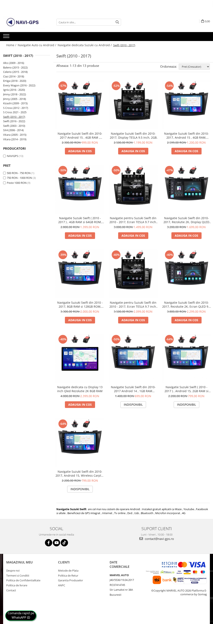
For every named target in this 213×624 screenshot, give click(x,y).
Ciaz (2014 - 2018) (13, 76)
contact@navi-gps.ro (159, 539)
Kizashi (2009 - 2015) (15, 103)
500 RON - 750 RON (19, 173)
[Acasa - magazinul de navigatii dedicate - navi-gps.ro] (24, 22)
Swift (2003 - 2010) (14, 126)
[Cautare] (117, 22)
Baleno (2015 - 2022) (15, 67)
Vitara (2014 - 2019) (14, 139)
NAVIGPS (12, 156)
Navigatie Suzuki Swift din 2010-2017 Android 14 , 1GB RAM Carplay (133, 389)
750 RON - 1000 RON (19, 178)
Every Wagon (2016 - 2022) (19, 85)
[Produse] (6, 37)
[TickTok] (64, 542)
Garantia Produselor (70, 580)
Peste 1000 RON (17, 183)
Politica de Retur (68, 575)
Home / (11, 45)
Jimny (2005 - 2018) (14, 99)
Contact (11, 590)
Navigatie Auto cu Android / (37, 45)
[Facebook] (48, 542)
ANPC (61, 585)
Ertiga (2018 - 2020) (14, 81)
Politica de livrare (16, 585)
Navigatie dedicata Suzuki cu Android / (85, 45)
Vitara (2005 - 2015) (14, 135)
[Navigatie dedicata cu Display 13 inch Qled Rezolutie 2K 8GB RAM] (79, 358)
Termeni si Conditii (17, 575)
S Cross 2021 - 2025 (14, 112)
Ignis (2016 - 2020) (14, 90)
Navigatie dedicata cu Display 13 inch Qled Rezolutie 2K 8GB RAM (80, 389)
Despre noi (13, 570)
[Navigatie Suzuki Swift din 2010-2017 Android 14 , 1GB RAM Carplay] (133, 358)
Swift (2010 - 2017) (14, 117)
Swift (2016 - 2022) (14, 121)
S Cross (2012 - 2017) (15, 108)
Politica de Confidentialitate (23, 580)
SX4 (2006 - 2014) (13, 130)
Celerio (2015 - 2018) (15, 72)
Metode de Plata (68, 570)
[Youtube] (56, 542)
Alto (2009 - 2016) (13, 63)
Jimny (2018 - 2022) (14, 94)
